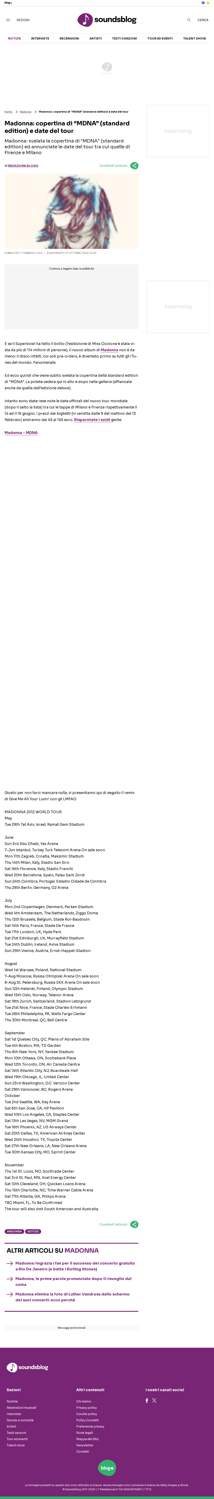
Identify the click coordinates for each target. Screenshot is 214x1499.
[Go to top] (182, 1485)
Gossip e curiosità (20, 1420)
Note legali (84, 1433)
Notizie (14, 38)
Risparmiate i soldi (92, 420)
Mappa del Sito (87, 1439)
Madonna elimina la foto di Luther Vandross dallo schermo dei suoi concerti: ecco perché (72, 1297)
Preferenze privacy (90, 1426)
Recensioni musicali (21, 1408)
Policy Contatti (87, 1420)
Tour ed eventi (160, 38)
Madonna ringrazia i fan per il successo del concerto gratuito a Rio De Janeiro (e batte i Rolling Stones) (75, 1266)
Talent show (194, 38)
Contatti (82, 1451)
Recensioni (69, 38)
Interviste (40, 38)
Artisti (95, 38)
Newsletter (84, 1445)
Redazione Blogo (23, 166)
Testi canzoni (124, 38)
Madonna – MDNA (21, 433)
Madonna (25, 111)
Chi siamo (83, 1401)
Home (8, 111)
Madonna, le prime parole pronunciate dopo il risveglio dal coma (73, 1281)
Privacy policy (86, 1408)
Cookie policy (86, 1414)
